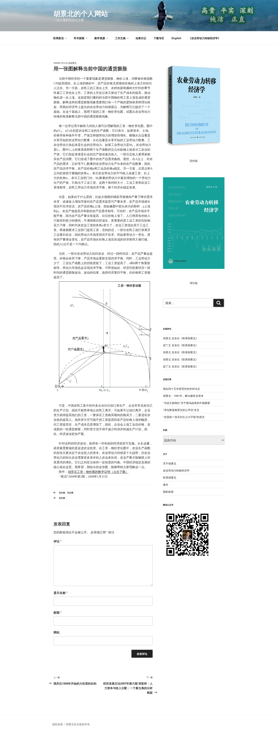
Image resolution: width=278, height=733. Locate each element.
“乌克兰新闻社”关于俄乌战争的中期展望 (186, 403)
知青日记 (141, 38)
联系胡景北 (189, 338)
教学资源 (99, 38)
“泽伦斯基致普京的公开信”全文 (181, 410)
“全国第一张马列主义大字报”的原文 (184, 417)
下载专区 (159, 38)
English (176, 38)
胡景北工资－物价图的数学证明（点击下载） (98, 471)
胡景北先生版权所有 (78, 724)
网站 (57, 632)
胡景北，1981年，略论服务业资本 (183, 396)
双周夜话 (58, 38)
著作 (165, 484)
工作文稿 (120, 38)
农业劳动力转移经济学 (176, 470)
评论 (57, 541)
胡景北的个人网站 (81, 13)
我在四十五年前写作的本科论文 (181, 389)
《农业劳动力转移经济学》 (205, 38)
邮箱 (57, 612)
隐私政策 (168, 491)
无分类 (62, 492)
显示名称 (61, 593)
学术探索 (79, 38)
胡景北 (73, 62)
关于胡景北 (169, 463)
